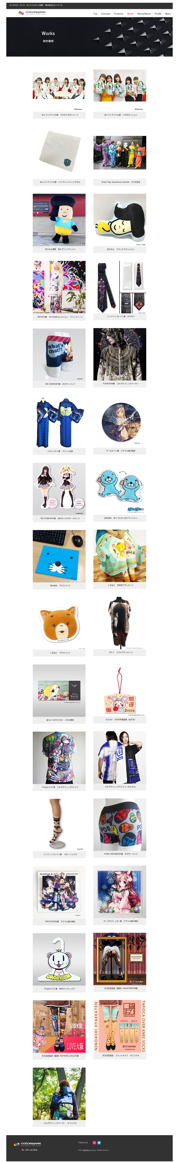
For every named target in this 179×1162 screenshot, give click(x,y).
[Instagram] (94, 1142)
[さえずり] (99, 1142)
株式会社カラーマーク (89, 1150)
